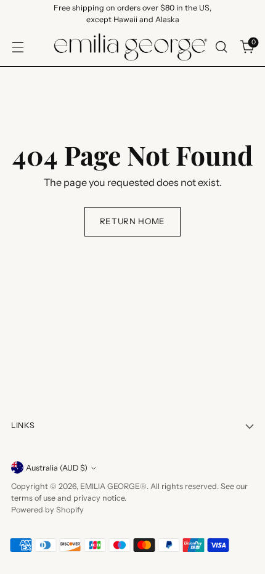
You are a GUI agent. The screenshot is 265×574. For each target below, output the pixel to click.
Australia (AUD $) (57, 467)
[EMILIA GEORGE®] (131, 47)
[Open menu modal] (17, 47)
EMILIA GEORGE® (113, 486)
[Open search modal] (221, 47)
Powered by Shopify (47, 509)
